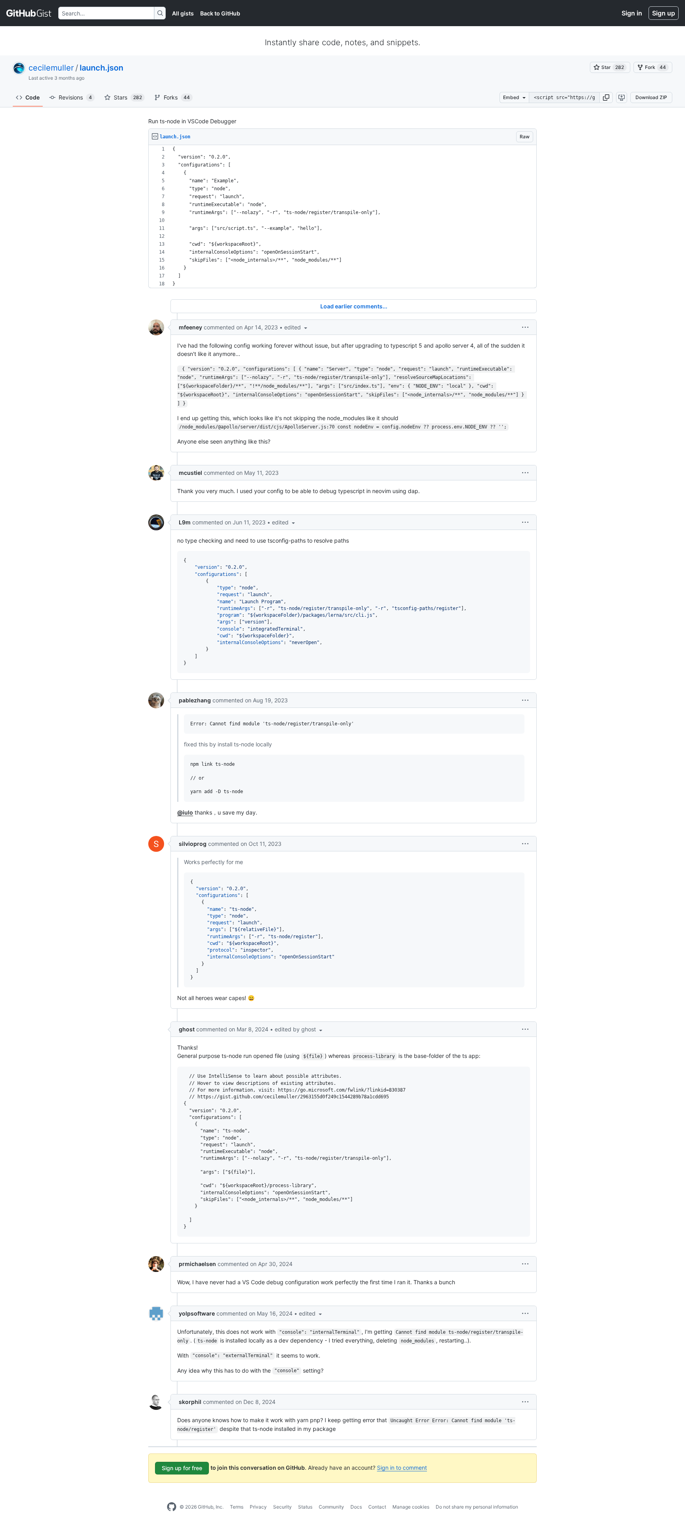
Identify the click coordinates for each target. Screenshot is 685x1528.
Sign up (663, 13)
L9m (185, 522)
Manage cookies (410, 1507)
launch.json (101, 68)
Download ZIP (651, 97)
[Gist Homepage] (29, 13)
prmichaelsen (197, 1263)
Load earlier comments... (353, 306)
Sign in (632, 13)
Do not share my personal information (477, 1507)
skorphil (190, 1401)
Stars (128, 97)
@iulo (185, 812)
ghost (187, 1029)
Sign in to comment (402, 1467)
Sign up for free (182, 1468)
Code (32, 97)
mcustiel (190, 472)
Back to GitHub (220, 13)
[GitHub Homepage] (171, 1507)
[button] (606, 97)
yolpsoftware (197, 1313)
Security (282, 1507)
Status (305, 1507)
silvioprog (193, 843)
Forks (177, 97)
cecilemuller (51, 68)
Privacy (258, 1507)
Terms (236, 1507)
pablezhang (195, 700)
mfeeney (190, 327)
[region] (342, 216)
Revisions (75, 97)
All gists (183, 13)
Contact (377, 1507)
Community (331, 1507)
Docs (356, 1507)
